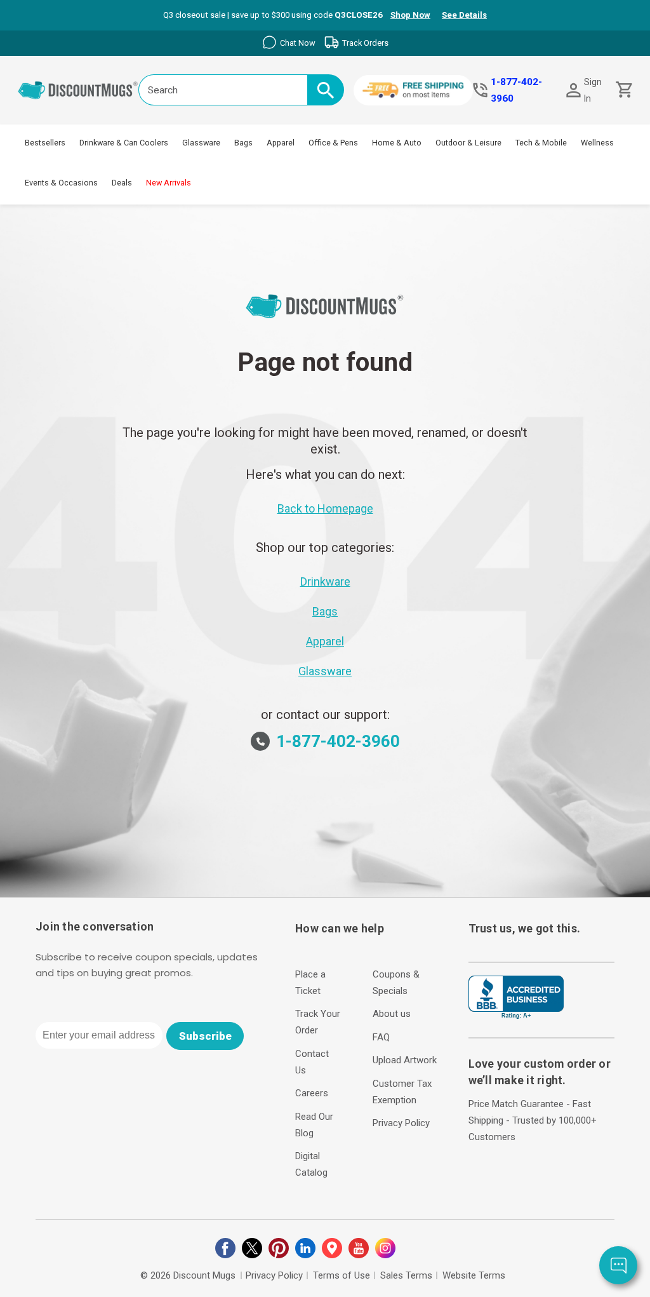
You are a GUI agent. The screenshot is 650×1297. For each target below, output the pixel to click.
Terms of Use (341, 1275)
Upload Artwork (405, 1060)
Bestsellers (45, 142)
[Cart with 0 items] (623, 90)
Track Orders (365, 43)
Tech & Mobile (541, 142)
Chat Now (297, 43)
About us (392, 1013)
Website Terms (473, 1275)
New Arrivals (168, 182)
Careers (311, 1093)
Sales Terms (406, 1275)
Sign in (593, 90)
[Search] (325, 89)
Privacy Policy (401, 1123)
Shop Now (410, 15)
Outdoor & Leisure (468, 142)
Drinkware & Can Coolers (123, 142)
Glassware (201, 142)
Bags (243, 142)
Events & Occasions (61, 182)
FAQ (381, 1037)
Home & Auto (396, 142)
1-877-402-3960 (516, 90)
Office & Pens (333, 142)
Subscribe (205, 1036)
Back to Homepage (325, 508)
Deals (122, 182)
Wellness (597, 142)
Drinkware (325, 581)
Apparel (281, 142)
